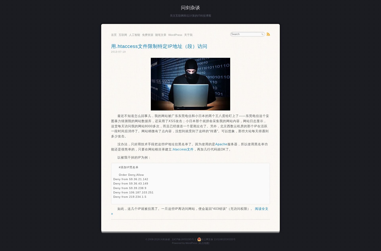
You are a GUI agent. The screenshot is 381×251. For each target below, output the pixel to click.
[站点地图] (203, 243)
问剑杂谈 (190, 7)
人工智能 (134, 34)
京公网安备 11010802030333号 (218, 239)
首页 (114, 34)
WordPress (175, 34)
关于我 (188, 34)
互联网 (123, 34)
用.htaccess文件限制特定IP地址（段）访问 (159, 46)
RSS (268, 34)
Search (262, 34)
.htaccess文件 (183, 149)
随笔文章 (160, 34)
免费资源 (147, 34)
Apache (221, 144)
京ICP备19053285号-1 (184, 239)
